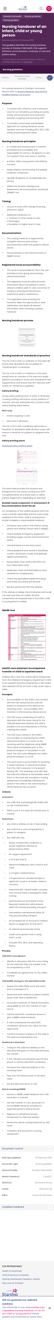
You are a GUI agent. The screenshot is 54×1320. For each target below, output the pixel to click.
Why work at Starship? (13, 1283)
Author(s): (7, 1182)
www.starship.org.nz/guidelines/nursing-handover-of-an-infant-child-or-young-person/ (23, 1310)
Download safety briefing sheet (17, 445)
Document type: (10, 1164)
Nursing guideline (10, 20)
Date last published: (11, 1157)
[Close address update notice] (49, 1308)
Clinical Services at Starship (15, 1275)
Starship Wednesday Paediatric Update (21, 1279)
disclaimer (28, 62)
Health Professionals (12, 1271)
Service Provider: (10, 1170)
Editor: (5, 1195)
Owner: (5, 1188)
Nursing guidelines (33, 16)
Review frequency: (11, 1176)
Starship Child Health (12, 16)
